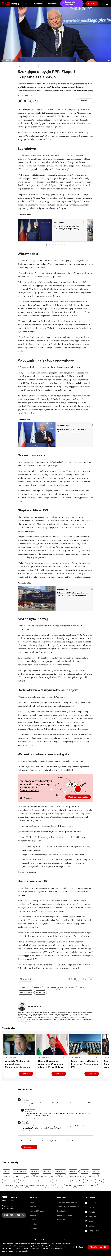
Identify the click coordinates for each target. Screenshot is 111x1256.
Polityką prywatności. (46, 1246)
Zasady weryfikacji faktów (67, 1202)
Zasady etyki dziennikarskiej (68, 1207)
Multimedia (51, 3)
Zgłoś (30, 1106)
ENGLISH (33, 1228)
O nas (31, 1202)
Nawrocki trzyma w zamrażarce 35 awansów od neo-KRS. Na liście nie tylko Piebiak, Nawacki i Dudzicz (51, 1064)
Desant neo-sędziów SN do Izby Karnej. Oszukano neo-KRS (85, 1064)
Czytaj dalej (25, 1074)
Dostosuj (79, 1247)
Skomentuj (84, 101)
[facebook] (75, 979)
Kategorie (38, 3)
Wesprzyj (91, 3)
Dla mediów (61, 1220)
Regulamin (61, 1211)
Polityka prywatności (65, 1215)
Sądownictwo (10, 1057)
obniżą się (60, 674)
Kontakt (32, 1220)
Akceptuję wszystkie (98, 1247)
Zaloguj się (28, 1147)
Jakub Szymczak (34, 1006)
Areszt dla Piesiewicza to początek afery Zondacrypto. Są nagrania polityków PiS (18, 1064)
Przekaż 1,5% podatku (38, 1211)
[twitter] (80, 979)
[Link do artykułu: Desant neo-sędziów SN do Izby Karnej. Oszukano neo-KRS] (85, 1044)
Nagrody (32, 1215)
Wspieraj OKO (34, 1207)
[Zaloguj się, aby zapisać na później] (31, 1057)
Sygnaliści (33, 1224)
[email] (85, 979)
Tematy (26, 3)
